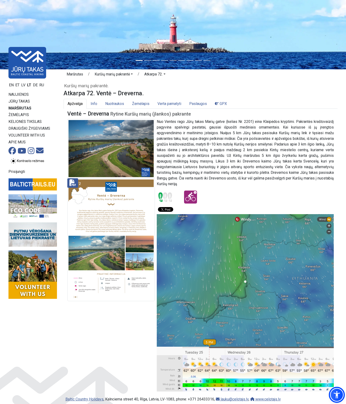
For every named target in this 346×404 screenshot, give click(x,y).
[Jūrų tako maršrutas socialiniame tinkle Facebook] (12, 152)
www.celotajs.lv (267, 399)
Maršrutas (19, 108)
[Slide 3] (156, 60)
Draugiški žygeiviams (29, 128)
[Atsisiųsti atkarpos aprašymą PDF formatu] (111, 239)
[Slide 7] (189, 60)
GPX (223, 103)
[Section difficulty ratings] (165, 197)
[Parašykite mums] (40, 152)
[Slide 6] (181, 60)
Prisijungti (16, 171)
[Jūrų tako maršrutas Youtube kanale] (22, 152)
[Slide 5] (173, 60)
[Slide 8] (198, 60)
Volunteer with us (26, 135)
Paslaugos (198, 103)
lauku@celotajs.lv (234, 399)
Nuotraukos (114, 103)
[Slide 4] (164, 60)
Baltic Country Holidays (84, 399)
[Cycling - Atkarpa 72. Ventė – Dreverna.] (190, 197)
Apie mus (17, 142)
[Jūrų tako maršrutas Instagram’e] (31, 152)
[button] (114, 75)
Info (94, 103)
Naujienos (18, 94)
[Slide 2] (147, 60)
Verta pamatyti (169, 103)
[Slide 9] (206, 60)
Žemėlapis (18, 114)
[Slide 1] (139, 60)
